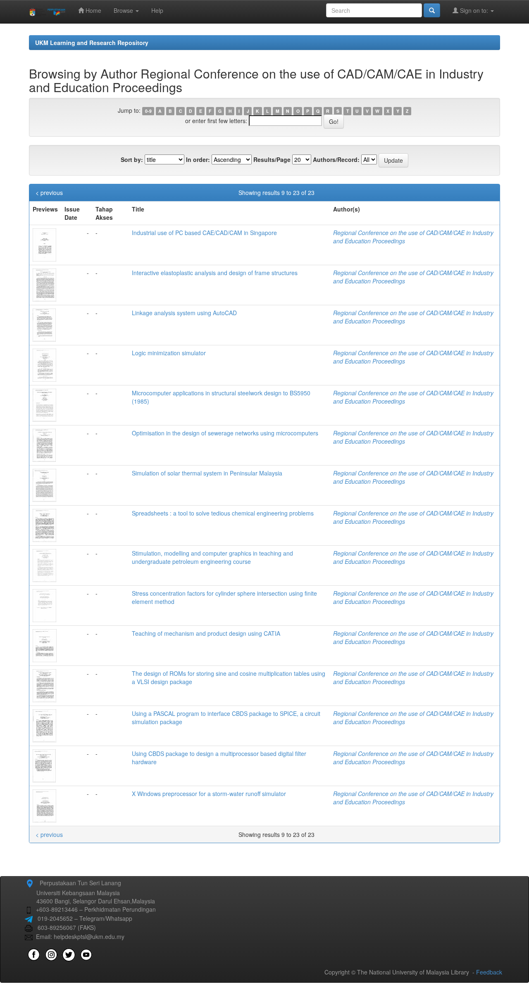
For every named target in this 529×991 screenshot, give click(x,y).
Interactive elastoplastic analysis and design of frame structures (215, 273)
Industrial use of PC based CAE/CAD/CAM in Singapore (204, 232)
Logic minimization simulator (169, 353)
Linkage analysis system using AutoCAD (184, 313)
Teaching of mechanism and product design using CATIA (206, 633)
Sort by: (132, 159)
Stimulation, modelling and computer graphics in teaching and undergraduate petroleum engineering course (212, 557)
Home (92, 10)
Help (157, 10)
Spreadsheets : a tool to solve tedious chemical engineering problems (223, 513)
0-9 (148, 111)
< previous (49, 192)
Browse (124, 10)
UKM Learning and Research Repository (91, 42)
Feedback (489, 972)
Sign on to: (474, 10)
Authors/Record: (336, 159)
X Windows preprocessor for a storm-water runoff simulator (209, 793)
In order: (198, 159)
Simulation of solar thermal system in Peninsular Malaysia (207, 473)
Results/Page (272, 159)
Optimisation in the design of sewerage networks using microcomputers (225, 433)
